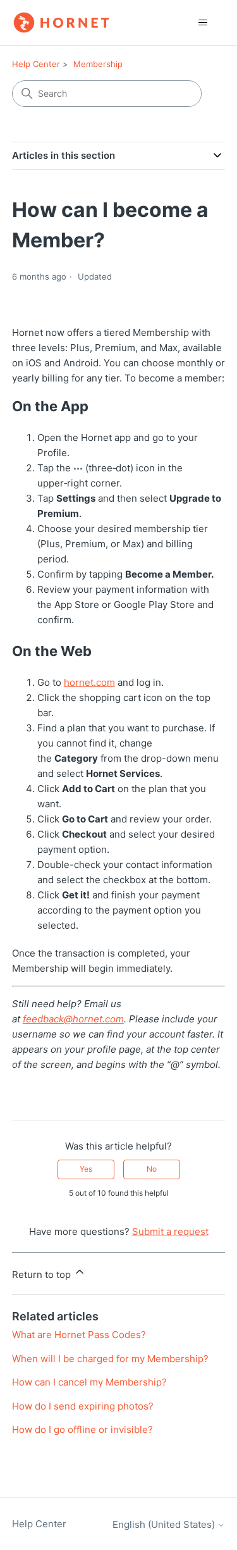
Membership (98, 64)
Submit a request (170, 1231)
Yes (86, 1169)
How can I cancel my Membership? (89, 1382)
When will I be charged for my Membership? (110, 1359)
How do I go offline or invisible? (82, 1429)
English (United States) (164, 1524)
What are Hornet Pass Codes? (79, 1335)
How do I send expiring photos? (83, 1406)
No (152, 1169)
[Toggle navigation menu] (202, 23)
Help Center (36, 64)
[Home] (61, 22)
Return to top (42, 1274)
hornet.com (89, 682)
